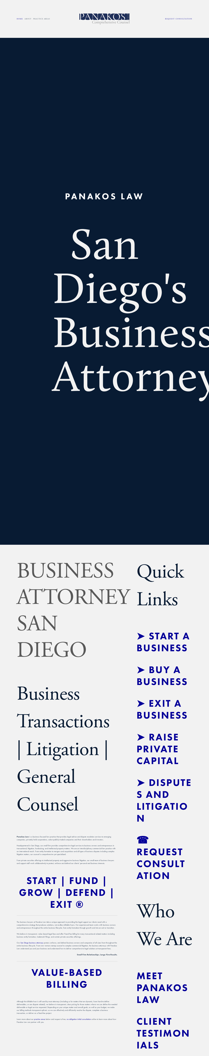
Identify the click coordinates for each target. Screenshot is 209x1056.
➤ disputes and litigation (164, 800)
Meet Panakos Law (164, 988)
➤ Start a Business (165, 642)
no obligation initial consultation (79, 1019)
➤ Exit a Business (162, 709)
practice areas (39, 1019)
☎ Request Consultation (161, 858)
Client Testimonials (163, 1033)
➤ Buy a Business (162, 676)
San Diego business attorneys (31, 943)
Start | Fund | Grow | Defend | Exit (68, 892)
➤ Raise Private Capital (159, 749)
